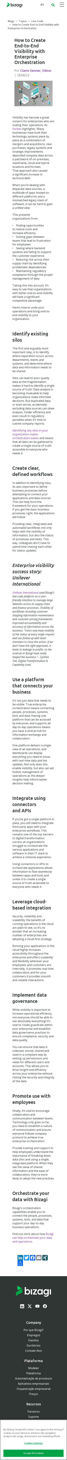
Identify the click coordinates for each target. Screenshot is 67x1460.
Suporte (33, 1417)
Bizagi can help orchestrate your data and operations (33, 1237)
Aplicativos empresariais (33, 1383)
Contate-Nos (33, 1351)
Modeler (33, 1368)
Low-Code (37, 21)
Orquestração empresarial (34, 1389)
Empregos (33, 1335)
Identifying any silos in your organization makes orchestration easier (30, 434)
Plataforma (33, 1373)
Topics (23, 21)
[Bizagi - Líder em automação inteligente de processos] (14, 5)
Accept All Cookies (33, 1453)
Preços (33, 1394)
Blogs (11, 21)
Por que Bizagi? (33, 1330)
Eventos (33, 1340)
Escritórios (33, 1345)
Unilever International (25, 592)
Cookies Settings (33, 1443)
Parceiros (33, 1411)
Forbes (16, 129)
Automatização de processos (33, 1378)
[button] (53, 5)
